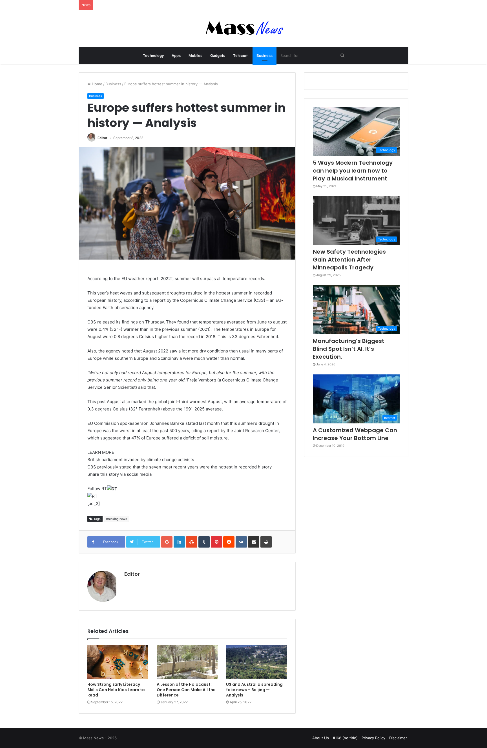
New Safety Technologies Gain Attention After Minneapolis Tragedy (349, 259)
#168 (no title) (345, 738)
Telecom (241, 55)
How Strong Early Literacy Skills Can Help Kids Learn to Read (116, 690)
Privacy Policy (373, 738)
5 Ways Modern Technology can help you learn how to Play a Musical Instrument (353, 170)
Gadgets (217, 55)
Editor (102, 138)
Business (264, 55)
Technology (153, 55)
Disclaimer (398, 738)
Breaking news (116, 519)
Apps (176, 55)
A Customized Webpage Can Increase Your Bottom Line (355, 434)
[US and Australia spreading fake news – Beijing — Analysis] (256, 662)
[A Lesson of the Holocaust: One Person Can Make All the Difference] (187, 662)
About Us (320, 738)
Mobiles (195, 55)
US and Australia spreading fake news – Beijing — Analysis (254, 690)
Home (96, 84)
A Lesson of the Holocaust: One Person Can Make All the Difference (186, 690)
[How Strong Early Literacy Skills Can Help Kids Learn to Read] (117, 662)
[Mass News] (243, 28)
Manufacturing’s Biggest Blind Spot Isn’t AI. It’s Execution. (348, 349)
